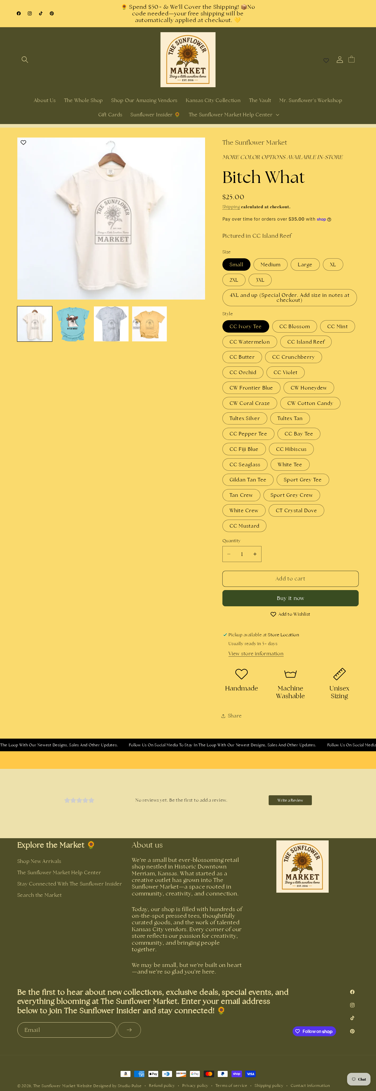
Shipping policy (269, 1085)
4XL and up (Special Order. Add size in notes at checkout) (290, 297)
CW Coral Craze (250, 403)
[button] (24, 59)
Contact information (310, 1085)
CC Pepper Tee (248, 434)
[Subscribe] (129, 1030)
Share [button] (235, 715)
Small (236, 264)
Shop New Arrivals (39, 861)
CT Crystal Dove (296, 510)
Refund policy (162, 1085)
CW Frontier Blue (251, 388)
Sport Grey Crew (292, 495)
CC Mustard (245, 526)
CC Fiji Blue (244, 449)
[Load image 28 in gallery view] (111, 323)
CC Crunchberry (293, 357)
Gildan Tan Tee (248, 479)
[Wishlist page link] (326, 59)
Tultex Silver (245, 418)
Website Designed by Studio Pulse (109, 1085)
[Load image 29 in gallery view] (149, 323)
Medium (271, 264)
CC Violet (286, 372)
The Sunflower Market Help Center (59, 872)
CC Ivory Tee (246, 326)
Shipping (231, 206)
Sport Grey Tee (303, 479)
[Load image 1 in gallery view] (34, 323)
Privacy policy (195, 1085)
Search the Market (39, 895)
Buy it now (290, 598)
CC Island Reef (306, 342)
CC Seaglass (245, 464)
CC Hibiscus (291, 449)
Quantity (231, 541)
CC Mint (337, 326)
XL (333, 264)
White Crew (244, 510)
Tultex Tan (290, 418)
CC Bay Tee (299, 434)
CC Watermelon (250, 342)
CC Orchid (243, 372)
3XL (260, 280)
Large (305, 264)
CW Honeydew (309, 388)
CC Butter (242, 357)
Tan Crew (241, 495)
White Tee (290, 464)
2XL (234, 280)
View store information (256, 653)
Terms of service (231, 1085)
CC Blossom (294, 326)
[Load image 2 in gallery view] (73, 323)
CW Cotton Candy (310, 403)
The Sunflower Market (55, 1085)
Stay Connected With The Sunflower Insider (69, 884)
